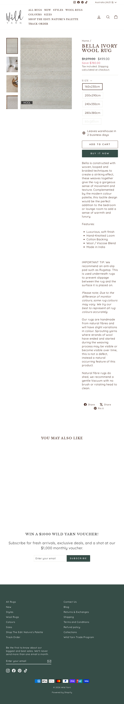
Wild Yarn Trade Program (79, 637)
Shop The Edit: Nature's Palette (53, 19)
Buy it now (100, 153)
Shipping (103, 66)
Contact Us (70, 601)
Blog (66, 607)
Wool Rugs (74, 10)
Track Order (38, 23)
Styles (58, 10)
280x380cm (92, 113)
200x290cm (93, 95)
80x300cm (92, 121)
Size (87, 80)
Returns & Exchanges (76, 612)
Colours (35, 14)
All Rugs (35, 10)
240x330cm (92, 104)
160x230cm (92, 86)
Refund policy (72, 627)
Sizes (48, 14)
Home (85, 40)
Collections (70, 632)
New (47, 10)
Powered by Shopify (62, 692)
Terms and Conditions (76, 622)
